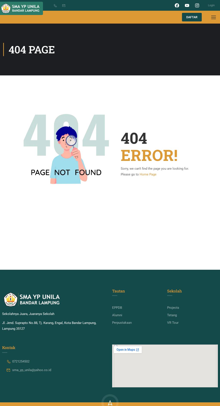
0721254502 (20, 361)
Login (211, 5)
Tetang (172, 315)
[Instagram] (197, 5)
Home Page (148, 174)
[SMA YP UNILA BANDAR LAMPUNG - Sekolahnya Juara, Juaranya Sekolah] (21, 8)
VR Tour (173, 323)
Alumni (117, 315)
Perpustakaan (122, 323)
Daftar (191, 17)
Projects (173, 308)
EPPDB (117, 308)
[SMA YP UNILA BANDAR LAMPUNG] (32, 299)
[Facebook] (177, 5)
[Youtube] (187, 5)
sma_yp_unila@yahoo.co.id (31, 370)
